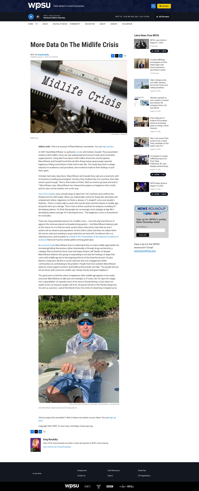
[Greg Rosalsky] (35, 445)
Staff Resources (114, 470)
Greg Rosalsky (43, 54)
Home (30, 24)
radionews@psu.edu (145, 250)
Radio (45, 24)
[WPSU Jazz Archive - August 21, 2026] (141, 44)
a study (79, 152)
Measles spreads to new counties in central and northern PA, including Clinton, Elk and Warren (159, 103)
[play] (31, 16)
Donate (165, 6)
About (102, 24)
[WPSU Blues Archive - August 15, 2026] (141, 187)
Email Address (142, 227)
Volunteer (127, 24)
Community (75, 24)
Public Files (142, 470)
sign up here (108, 146)
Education (90, 24)
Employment (82, 470)
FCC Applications (144, 476)
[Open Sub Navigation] (39, 24)
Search (110, 476)
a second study (48, 245)
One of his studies (47, 194)
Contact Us (81, 476)
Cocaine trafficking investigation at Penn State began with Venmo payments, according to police (158, 65)
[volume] (38, 16)
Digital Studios (60, 24)
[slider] (41, 16)
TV (36, 24)
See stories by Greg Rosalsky (57, 446)
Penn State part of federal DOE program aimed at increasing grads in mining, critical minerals (159, 123)
